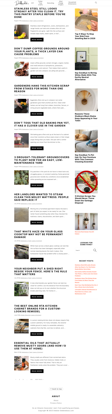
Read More (37, 39)
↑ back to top (56, 389)
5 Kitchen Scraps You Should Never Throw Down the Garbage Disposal (85, 199)
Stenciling (50, 3)
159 (31, 379)
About (56, 400)
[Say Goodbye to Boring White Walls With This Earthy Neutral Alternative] (86, 58)
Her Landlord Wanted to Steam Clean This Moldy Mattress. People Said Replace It (41, 197)
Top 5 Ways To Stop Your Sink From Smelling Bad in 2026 (85, 36)
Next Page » (39, 379)
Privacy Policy (56, 403)
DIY (32, 3)
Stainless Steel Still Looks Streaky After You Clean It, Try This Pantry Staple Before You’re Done (40, 12)
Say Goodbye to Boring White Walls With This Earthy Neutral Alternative (86, 76)
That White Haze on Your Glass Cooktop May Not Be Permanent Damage (38, 234)
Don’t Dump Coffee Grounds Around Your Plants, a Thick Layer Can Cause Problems (41, 51)
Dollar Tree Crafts (40, 3)
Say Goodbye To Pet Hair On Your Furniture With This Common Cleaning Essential (85, 158)
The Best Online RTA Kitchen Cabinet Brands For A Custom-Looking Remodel (37, 308)
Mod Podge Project (60, 3)
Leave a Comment (38, 20)
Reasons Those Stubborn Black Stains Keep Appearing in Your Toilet (86, 117)
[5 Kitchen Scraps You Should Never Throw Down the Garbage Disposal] (86, 182)
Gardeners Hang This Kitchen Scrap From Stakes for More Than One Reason (41, 88)
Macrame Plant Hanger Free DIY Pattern (84, 232)
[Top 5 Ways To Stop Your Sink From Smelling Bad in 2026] (86, 19)
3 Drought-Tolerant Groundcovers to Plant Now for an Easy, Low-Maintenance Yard (41, 160)
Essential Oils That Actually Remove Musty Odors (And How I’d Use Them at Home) (40, 346)
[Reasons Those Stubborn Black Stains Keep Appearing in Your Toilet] (86, 99)
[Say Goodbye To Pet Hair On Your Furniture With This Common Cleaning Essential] (86, 141)
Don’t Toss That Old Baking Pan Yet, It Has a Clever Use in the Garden (42, 124)
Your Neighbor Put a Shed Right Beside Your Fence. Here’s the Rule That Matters (40, 271)
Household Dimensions (72, 3)
